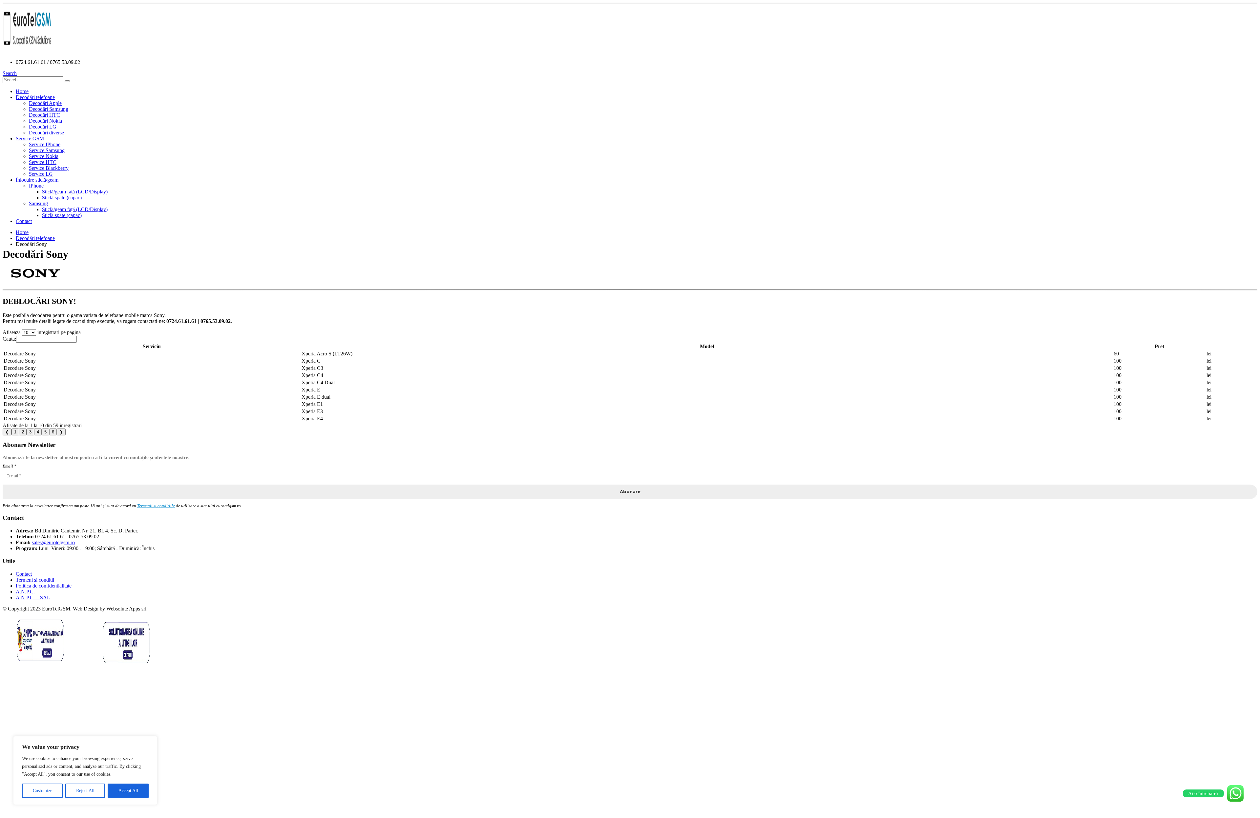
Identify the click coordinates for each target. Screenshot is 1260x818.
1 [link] (15, 431)
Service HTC (42, 162)
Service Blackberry (49, 168)
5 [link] (45, 431)
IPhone (36, 186)
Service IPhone (44, 144)
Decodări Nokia (45, 121)
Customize (42, 790)
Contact (24, 221)
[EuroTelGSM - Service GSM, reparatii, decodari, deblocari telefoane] (27, 51)
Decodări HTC (44, 115)
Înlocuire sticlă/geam (37, 180)
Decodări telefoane (35, 97)
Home (22, 91)
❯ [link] (61, 431)
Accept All (128, 790)
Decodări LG (42, 127)
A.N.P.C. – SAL (33, 597)
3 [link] (30, 431)
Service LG (41, 174)
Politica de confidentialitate (44, 586)
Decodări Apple (45, 103)
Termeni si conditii (35, 580)
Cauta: (9, 339)
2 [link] (23, 431)
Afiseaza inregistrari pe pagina (42, 332)
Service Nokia (43, 156)
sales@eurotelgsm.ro (53, 542)
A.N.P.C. (25, 591)
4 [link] (38, 431)
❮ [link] (7, 431)
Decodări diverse (46, 132)
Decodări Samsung (48, 109)
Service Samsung (47, 150)
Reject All (85, 790)
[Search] (67, 81)
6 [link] (53, 431)
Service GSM (30, 138)
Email (9, 466)
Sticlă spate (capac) (62, 197)
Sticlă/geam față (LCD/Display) (75, 191)
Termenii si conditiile (156, 505)
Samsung (38, 203)
